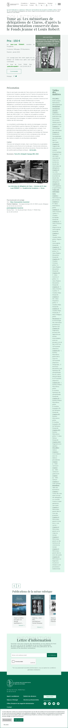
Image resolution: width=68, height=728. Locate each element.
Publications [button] (41, 3)
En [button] (51, 5)
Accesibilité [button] (41, 5)
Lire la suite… (33, 150)
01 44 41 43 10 (11, 691)
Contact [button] (31, 5)
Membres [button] (32, 3)
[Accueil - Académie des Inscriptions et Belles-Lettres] (19, 683)
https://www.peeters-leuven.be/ (19, 202)
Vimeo (43, 188)
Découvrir (21, 625)
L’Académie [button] (24, 3)
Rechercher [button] (36, 5)
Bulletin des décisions (29, 696)
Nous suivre (47, 700)
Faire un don (50, 696)
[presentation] (14, 586)
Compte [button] (46, 5)
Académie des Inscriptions (30, 188)
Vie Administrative (28, 703)
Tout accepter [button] (19, 720)
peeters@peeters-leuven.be (15, 208)
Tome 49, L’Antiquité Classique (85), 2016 (26, 154)
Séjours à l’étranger (12, 700)
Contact (9, 707)
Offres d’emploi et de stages (15, 703)
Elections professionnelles (31, 700)
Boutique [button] (50, 3)
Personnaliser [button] (7, 720)
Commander (14, 71)
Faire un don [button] (24, 5)
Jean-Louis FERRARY (17, 44)
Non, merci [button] (6, 724)
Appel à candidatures (13, 696)
